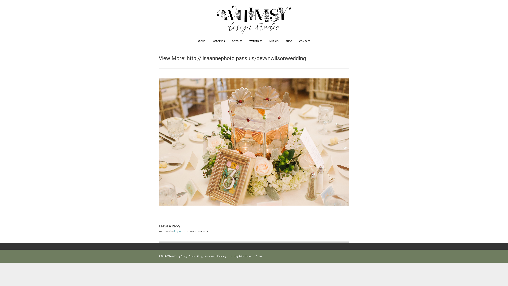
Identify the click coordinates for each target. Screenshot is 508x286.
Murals (274, 41)
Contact (305, 41)
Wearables (256, 41)
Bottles (237, 41)
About (201, 41)
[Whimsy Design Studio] (254, 11)
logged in (180, 231)
